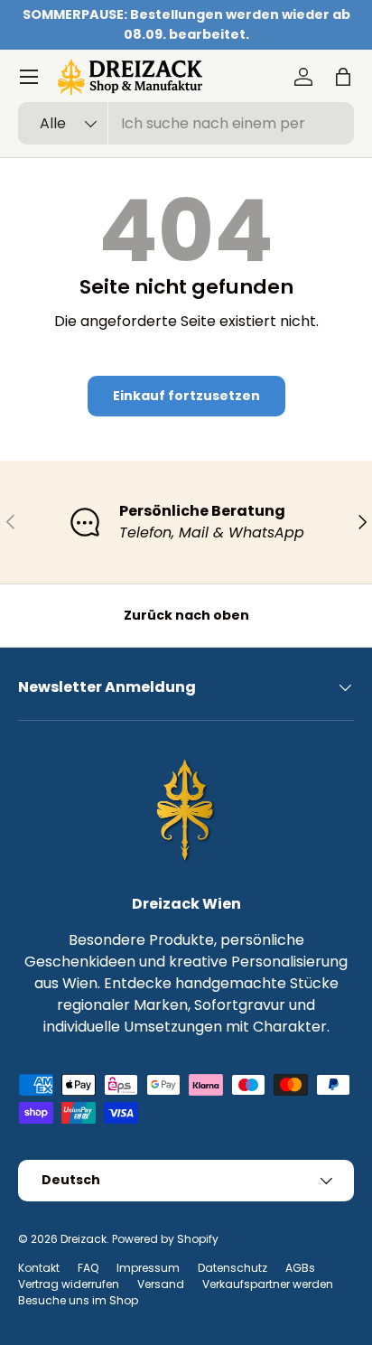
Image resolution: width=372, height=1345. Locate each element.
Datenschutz (232, 1267)
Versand (160, 1284)
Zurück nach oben (186, 615)
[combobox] (186, 123)
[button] (343, 77)
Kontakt (39, 1267)
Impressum (148, 1267)
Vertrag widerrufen (68, 1284)
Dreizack (83, 1239)
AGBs (300, 1267)
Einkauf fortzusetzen (186, 396)
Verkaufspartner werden (267, 1284)
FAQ (88, 1267)
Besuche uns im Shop (78, 1300)
